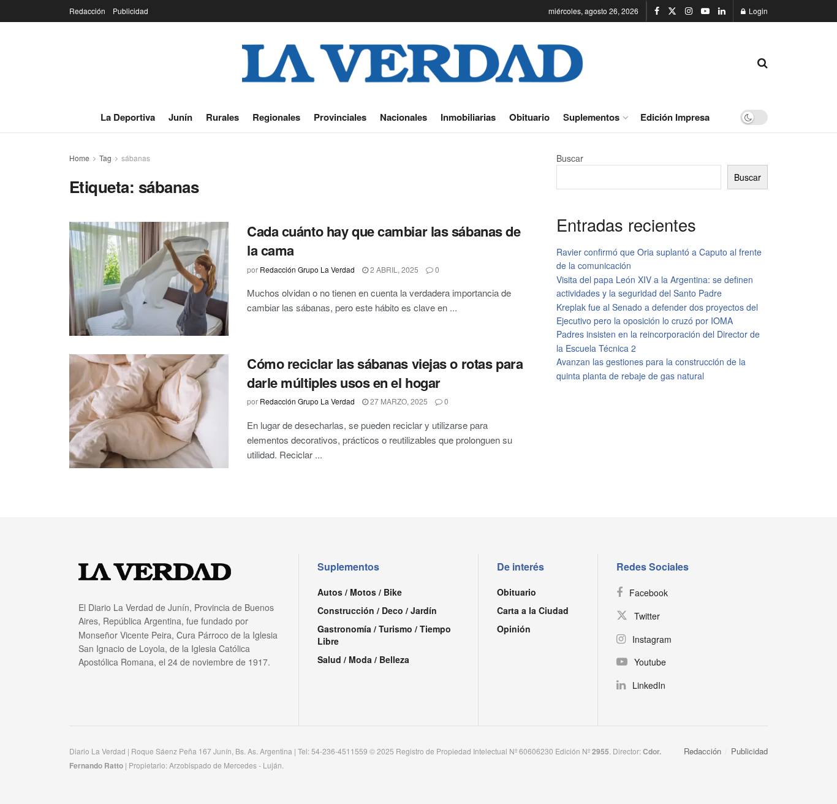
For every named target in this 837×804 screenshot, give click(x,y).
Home (79, 158)
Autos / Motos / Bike (359, 592)
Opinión (514, 629)
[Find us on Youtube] (705, 11)
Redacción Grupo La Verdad (307, 269)
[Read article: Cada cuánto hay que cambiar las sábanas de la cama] (149, 279)
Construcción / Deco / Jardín (377, 610)
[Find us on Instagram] (688, 11)
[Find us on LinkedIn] (721, 11)
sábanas (135, 158)
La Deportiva (127, 117)
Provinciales (340, 117)
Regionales (276, 117)
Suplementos (591, 117)
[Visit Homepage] (413, 61)
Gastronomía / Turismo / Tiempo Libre (384, 635)
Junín (180, 117)
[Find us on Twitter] (672, 11)
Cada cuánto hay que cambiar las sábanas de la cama (384, 240)
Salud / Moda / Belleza (363, 659)
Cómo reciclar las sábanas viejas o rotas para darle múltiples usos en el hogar (385, 373)
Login (757, 11)
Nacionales (403, 117)
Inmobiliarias (468, 117)
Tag (105, 158)
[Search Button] (762, 62)
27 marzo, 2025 (398, 401)
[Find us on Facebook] (656, 11)
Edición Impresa (675, 117)
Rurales (222, 117)
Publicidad (130, 11)
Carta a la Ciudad (533, 610)
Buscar (569, 158)
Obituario (529, 117)
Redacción (87, 11)
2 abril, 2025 (393, 269)
